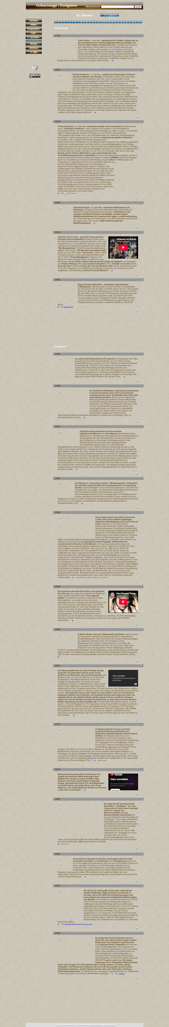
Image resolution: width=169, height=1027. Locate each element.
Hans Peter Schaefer (71, 924)
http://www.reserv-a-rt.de (84, 924)
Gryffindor (121, 974)
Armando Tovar (68, 307)
